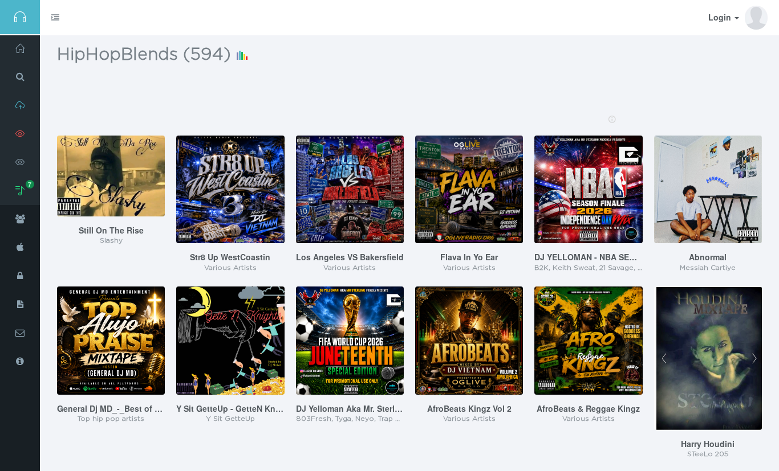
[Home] (20, 48)
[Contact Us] (20, 333)
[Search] (20, 77)
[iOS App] (20, 248)
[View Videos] (20, 162)
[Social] (20, 219)
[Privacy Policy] (20, 276)
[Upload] (20, 105)
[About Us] (20, 361)
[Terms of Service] (20, 304)
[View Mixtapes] (20, 134)
